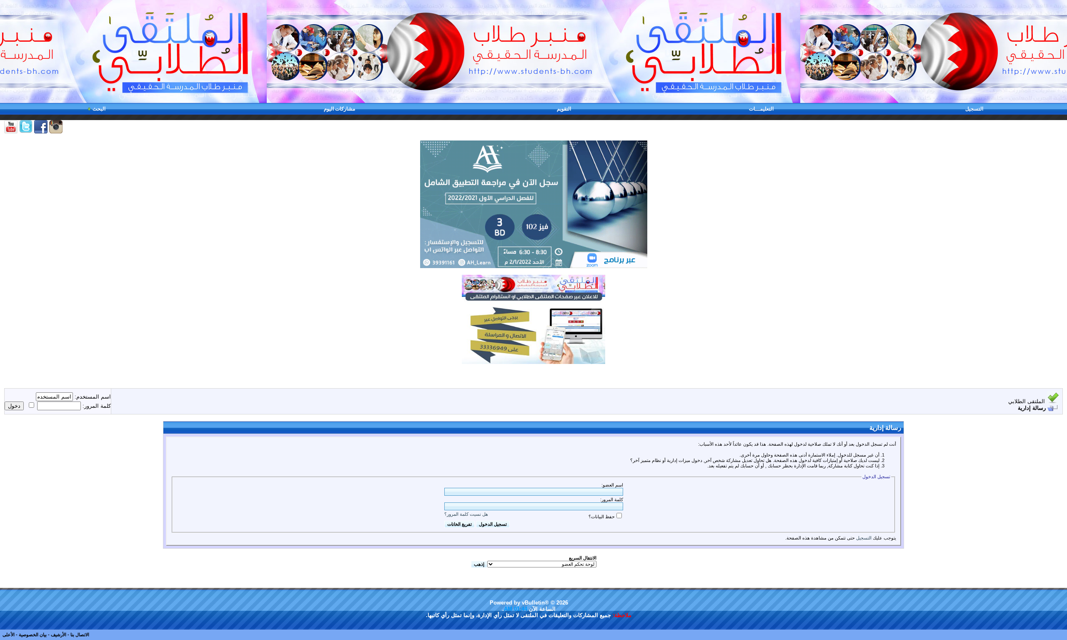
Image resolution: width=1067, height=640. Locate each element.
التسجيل (974, 109)
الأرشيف (58, 634)
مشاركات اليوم (339, 109)
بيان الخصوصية (33, 634)
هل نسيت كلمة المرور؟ (466, 514)
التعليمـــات (761, 109)
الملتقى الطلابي (1026, 401)
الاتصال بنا (79, 634)
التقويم (564, 109)
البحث (99, 109)
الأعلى (9, 634)
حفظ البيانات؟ (602, 516)
